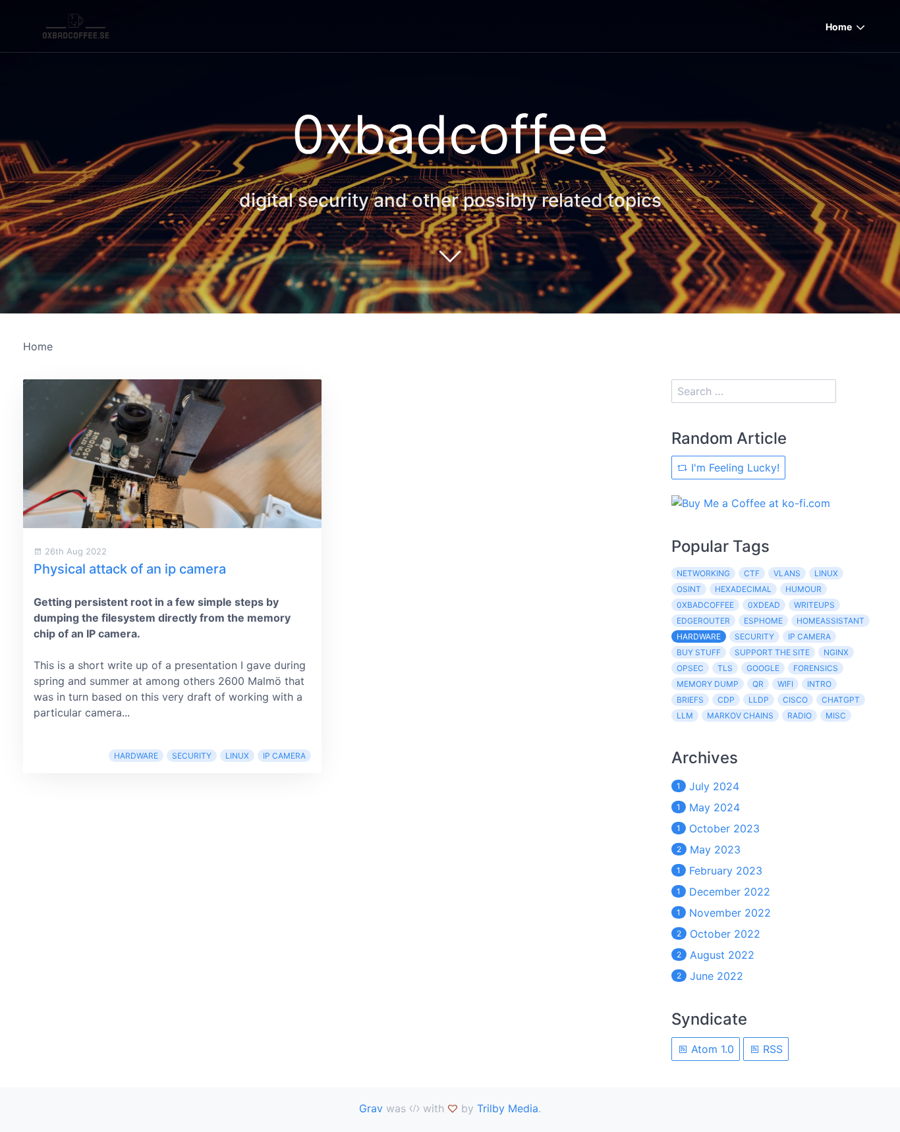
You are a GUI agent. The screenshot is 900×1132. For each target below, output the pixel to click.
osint (689, 589)
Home (839, 26)
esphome (763, 621)
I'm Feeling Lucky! (733, 467)
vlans (787, 573)
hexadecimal (743, 589)
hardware (136, 756)
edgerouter (703, 621)
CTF (752, 573)
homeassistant (830, 621)
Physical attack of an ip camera (130, 569)
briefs (690, 700)
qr (758, 684)
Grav (371, 1108)
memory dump (708, 684)
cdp (726, 700)
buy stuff (699, 652)
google (762, 668)
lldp (758, 700)
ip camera (284, 756)
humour (803, 589)
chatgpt (841, 700)
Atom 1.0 (711, 1049)
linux (237, 756)
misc (836, 715)
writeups (814, 605)
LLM (685, 715)
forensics (815, 668)
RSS (771, 1049)
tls (725, 668)
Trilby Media (507, 1108)
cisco (795, 700)
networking (703, 573)
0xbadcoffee (705, 605)
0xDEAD (764, 605)
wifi (785, 684)
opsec (690, 668)
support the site (772, 652)
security (191, 756)
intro (819, 684)
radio (799, 715)
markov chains (740, 715)
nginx (836, 652)
